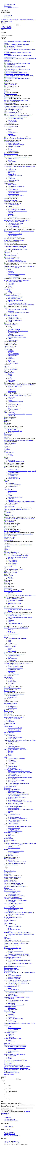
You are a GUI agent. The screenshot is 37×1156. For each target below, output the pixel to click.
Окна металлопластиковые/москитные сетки (17, 509)
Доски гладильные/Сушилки (12, 940)
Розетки (10, 1052)
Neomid (10, 357)
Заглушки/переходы (13, 852)
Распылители (11, 671)
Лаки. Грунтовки (9, 412)
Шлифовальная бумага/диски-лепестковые (16, 220)
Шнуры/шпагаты (13, 151)
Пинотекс (7, 424)
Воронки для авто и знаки (15, 951)
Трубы (9, 754)
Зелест (9, 360)
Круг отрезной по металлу (15, 118)
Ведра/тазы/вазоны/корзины (12, 925)
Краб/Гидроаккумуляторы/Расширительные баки (18, 534)
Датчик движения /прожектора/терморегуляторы (18, 991)
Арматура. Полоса (13, 469)
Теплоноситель (8, 838)
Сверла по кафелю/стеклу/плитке (17, 191)
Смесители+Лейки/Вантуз (12, 814)
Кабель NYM (11, 1012)
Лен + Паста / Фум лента (15, 831)
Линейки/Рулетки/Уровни (11, 141)
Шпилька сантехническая (15, 300)
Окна (10, 61)
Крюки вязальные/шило (15, 175)
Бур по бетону (12, 184)
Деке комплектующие (10, 881)
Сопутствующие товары (11, 825)
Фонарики (11, 1037)
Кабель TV (11, 1014)
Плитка (10, 915)
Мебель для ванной (13, 741)
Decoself (10, 352)
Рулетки (10, 147)
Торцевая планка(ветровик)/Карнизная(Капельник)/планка (17, 336)
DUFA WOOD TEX (13, 354)
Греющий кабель (9, 721)
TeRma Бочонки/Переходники (16, 792)
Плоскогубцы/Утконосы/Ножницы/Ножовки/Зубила (19, 166)
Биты (9, 269)
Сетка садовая (12, 660)
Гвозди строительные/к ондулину (14, 240)
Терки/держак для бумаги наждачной (18, 227)
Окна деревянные (9, 506)
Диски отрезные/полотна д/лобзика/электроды (17, 115)
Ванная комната (9, 923)
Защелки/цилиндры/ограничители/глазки (16, 100)
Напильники (11, 178)
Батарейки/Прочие (9, 971)
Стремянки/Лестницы (10, 200)
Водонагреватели (9, 521)
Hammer (10, 374)
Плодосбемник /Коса (14, 669)
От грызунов (11, 680)
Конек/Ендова (12, 328)
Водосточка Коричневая (15, 320)
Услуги (6, 841)
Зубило (10, 172)
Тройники (11, 752)
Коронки (10, 187)
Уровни (10, 149)
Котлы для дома (12, 563)
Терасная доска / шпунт (14, 603)
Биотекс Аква (12, 429)
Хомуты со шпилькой (14, 848)
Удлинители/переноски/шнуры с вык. (15, 1045)
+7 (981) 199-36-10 (6, 26)
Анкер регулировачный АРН (16, 248)
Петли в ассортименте (10, 103)
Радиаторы (7, 788)
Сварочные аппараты (10, 1071)
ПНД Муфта (11, 760)
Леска (9, 935)
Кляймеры (11, 272)
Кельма (10, 129)
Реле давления (8, 540)
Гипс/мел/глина (12, 491)
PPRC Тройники (12, 778)
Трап (9, 812)
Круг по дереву (12, 120)
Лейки (9, 657)
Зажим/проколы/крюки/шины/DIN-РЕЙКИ (16, 997)
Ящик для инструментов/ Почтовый (18, 954)
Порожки (7, 449)
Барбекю (10, 949)
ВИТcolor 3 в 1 (12, 389)
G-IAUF (10, 815)
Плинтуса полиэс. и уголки (16, 914)
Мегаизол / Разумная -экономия (17, 863)
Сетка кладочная (12, 486)
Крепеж (12, 47)
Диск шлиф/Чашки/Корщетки (12, 112)
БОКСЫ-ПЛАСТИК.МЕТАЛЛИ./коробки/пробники (19, 972)
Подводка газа (12, 768)
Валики (10, 127)
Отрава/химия (8, 677)
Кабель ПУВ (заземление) (15, 1018)
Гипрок (6, 458)
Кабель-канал (11, 1008)
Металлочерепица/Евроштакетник (18, 331)
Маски (9, 640)
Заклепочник (11, 171)
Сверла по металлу (13, 192)
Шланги (10, 720)
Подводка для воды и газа (11, 765)
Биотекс (6, 366)
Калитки (10, 455)
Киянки (10, 206)
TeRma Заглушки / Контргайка (16, 797)
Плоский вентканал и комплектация (18, 983)
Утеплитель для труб (10, 880)
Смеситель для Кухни (14, 821)
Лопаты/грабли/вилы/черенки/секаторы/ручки (17, 663)
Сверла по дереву (13, 189)
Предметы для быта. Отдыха (12, 948)
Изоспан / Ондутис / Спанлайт (17, 861)
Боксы (9, 974)
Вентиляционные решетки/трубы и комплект (17, 980)
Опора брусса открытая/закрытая (17, 249)
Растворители (8, 434)
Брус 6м (10, 577)
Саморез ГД (7, 252)
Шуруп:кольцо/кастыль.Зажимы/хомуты (16, 308)
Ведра (9, 631)
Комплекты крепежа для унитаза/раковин (20, 826)
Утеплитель (16, 71)
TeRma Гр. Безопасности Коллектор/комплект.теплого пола (18, 794)
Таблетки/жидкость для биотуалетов (14, 966)
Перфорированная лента (15, 281)
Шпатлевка (11, 381)
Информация (4, 1114)
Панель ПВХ (11, 901)
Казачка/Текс (11, 397)
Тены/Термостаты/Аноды (11, 832)
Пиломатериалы (20, 66)
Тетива (10, 624)
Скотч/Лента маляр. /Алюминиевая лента (20, 963)
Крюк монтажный (13, 1001)
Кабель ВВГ (11, 1015)
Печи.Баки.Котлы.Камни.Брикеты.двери (16, 555)
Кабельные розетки (13, 989)
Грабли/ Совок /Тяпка (14, 664)
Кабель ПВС (11, 1017)
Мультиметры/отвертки (14, 977)
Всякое (10, 952)
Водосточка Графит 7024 (15, 318)
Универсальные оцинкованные (17, 261)
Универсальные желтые (15, 260)
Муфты (10, 854)
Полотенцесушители (14, 746)
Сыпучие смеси (8, 489)
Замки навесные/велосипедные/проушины (16, 943)
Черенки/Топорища (13, 674)
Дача (5, 937)
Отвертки (10, 163)
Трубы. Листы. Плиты (10, 572)
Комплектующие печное (11, 552)
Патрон (10, 1035)
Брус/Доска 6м (8, 575)
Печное (12, 64)
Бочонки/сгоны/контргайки (16, 851)
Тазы (9, 931)
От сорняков (11, 683)
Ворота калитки (9, 452)
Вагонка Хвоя (8, 588)
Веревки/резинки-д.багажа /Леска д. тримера (17, 932)
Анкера (10, 232)
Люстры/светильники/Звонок (12, 1038)
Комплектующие (12, 695)
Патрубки (10, 751)
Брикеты (10, 558)
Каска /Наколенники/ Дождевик (17, 638)
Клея (9, 494)
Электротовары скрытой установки (14, 1054)
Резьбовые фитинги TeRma (12, 789)
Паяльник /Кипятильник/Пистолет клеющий (17, 1069)
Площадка (11, 620)
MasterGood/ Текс (13, 355)
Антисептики (8, 349)
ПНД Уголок (11, 763)
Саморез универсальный (11, 258)
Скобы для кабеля (13, 1029)
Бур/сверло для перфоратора (16, 186)
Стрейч (10, 965)
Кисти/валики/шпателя (11, 126)
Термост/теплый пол (10, 840)
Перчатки (10, 643)
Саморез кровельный (10, 255)
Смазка (6, 91)
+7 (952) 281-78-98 (6, 28)
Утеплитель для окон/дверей (12, 877)
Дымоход (7, 549)
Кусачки (10, 177)
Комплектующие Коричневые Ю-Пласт (15, 886)
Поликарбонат (12, 697)
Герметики (7, 81)
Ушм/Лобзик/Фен (9, 1074)
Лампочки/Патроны (10, 1032)
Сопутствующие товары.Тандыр (13, 569)
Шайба (10, 292)
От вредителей (12, 651)
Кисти (9, 131)
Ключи (10, 160)
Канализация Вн (9, 726)
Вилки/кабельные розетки (11, 986)
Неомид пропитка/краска (15, 431)
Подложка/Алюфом (10, 871)
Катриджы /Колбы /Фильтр (12, 531)
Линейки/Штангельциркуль (16, 144)
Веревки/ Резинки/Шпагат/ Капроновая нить (21, 934)
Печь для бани (12, 564)
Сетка (6, 481)
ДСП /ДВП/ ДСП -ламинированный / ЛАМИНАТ (19, 440)
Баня (5, 921)
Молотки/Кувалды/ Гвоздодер (16, 209)
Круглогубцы (11, 174)
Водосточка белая (13, 317)
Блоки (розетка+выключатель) (16, 1048)
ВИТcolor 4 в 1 (12, 391)
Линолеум (7, 446)
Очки (9, 641)
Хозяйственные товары (26, 75)
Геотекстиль (11, 860)
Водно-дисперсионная (10, 369)
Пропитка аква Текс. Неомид (12, 428)
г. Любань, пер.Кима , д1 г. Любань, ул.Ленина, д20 (11, 1142)
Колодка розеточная (13, 1051)
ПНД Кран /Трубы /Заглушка (16, 758)
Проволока (11, 284)
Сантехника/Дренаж (23, 69)
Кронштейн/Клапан (13, 829)
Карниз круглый (12, 892)
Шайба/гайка (8, 289)
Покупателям (5, 1123)
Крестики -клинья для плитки (16, 274)
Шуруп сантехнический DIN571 (17, 303)
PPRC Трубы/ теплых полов (16, 780)
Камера (10, 704)
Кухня (6, 946)
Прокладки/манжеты (10, 786)
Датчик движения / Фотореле (16, 992)
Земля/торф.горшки (10, 646)
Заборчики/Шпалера (14, 655)
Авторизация (8, 15)
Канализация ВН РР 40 (14, 729)
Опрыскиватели (12, 658)
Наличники (11, 594)
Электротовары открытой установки (15, 1046)
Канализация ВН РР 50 (14, 731)
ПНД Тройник (12, 761)
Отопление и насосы (24, 63)
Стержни (10, 134)
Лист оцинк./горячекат (14, 329)
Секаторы (10, 672)
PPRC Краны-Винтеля (14, 775)
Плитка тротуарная (9, 691)
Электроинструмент (23, 78)
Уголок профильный (14, 478)
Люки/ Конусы (12, 738)
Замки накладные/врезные (12, 97)
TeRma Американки (13, 791)
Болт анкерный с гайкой (15, 234)
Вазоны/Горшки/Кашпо (14, 926)
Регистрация (8, 17)
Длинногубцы (12, 169)
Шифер (10, 338)
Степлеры (10, 214)
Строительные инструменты (12, 203)
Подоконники (8, 512)
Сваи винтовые (12, 475)
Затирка (10, 492)
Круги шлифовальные (14, 224)
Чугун (6, 849)
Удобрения (11, 684)
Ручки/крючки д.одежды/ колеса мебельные (17, 106)
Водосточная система (10, 315)
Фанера (10, 604)
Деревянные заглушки (14, 615)
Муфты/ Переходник (14, 718)
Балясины (10, 592)
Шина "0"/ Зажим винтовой (16, 1005)
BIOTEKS (11, 351)
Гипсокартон (11, 460)
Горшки (10, 648)
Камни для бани (12, 561)
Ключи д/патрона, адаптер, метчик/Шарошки (17, 138)
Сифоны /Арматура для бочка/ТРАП (14, 806)
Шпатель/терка (12, 135)
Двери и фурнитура (23, 44)
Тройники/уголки (13, 855)
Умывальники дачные (10, 968)
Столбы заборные (13, 477)
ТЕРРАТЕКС (11, 361)
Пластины (11, 283)
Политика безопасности (11, 7)
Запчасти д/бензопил (14, 143)
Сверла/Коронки (9, 183)
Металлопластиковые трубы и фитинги (15, 749)
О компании (7, 6)
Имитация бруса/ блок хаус (15, 600)
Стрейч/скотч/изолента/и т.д (12, 957)
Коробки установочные (14, 975)
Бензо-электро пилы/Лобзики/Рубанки (15, 1060)
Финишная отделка (23, 74)
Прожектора (11, 994)
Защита (6, 637)
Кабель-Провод (8, 1011)
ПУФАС (10, 403)
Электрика (15, 77)
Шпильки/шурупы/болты (11, 295)
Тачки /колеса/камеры (10, 703)
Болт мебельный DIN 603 (15, 297)
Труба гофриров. (12, 1009)
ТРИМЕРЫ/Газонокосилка (12, 1072)
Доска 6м (10, 578)
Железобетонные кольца (15, 737)
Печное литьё (8, 566)
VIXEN (10, 377)
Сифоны (10, 811)
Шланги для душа (13, 823)
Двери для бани (12, 560)
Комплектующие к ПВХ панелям (17, 900)
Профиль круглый (13, 474)
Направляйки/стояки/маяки (16, 461)
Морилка (6, 421)
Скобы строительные (14, 277)
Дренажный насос (9, 528)
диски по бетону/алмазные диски (17, 117)
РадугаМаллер (12, 392)
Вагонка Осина (8, 584)
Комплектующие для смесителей (17, 818)
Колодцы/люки (8, 734)
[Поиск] (20, 1079)
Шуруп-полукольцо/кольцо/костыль (18, 312)
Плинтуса (10, 911)
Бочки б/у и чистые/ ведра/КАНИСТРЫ (16, 628)
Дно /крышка (11, 735)
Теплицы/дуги (8, 711)
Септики (6, 437)
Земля (9, 649)
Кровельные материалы (11, 324)
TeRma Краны (12, 798)
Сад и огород (17, 67)
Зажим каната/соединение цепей (17, 309)
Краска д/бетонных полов (15, 401)
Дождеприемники (9, 723)
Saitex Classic (11, 358)
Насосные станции (9, 537)
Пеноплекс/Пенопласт (10, 865)
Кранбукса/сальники (14, 828)
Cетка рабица (11, 483)
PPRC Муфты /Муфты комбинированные (20, 777)
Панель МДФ (11, 906)
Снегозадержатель (9, 343)
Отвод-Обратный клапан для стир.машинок (20, 809)
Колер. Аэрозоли (9, 372)
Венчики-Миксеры (13, 204)
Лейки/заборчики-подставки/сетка (14, 654)
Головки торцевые (13, 158)
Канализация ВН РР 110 (15, 728)
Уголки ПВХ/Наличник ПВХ (13, 917)
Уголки (10, 286)
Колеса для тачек (12, 706)
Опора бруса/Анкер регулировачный (15, 246)
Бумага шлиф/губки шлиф (15, 223)
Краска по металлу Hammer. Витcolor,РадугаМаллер (19, 384)
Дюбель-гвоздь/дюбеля (14, 237)
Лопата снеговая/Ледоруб (15, 666)
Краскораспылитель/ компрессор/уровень (16, 1068)
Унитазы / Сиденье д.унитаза (16, 748)
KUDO (10, 375)
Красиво (10, 398)
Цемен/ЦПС (11, 498)
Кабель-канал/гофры (10, 1006)
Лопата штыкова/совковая (15, 668)
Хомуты (10, 846)
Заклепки (10, 271)
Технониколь (11, 380)
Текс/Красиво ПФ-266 (14, 404)
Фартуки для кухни (10, 920)
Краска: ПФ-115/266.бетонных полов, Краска (17, 395)
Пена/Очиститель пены (11, 87)
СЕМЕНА (7, 700)
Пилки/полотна (12, 121)
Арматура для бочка (13, 808)
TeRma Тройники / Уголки (15, 803)
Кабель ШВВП (12, 1021)
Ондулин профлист (13, 332)
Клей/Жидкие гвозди (10, 84)
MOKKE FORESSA (10, 346)
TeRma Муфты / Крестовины (16, 800)
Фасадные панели (9, 889)
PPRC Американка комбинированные (19, 771)
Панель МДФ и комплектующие (13, 903)
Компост (10, 678)
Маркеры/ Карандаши (14, 146)
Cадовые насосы (9, 515)
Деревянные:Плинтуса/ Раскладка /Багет (19, 609)
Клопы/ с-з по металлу (10, 243)
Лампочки (11, 1034)
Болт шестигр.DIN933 (14, 298)
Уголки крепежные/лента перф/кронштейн (16, 280)
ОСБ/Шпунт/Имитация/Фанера (13, 598)
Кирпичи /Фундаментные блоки (13, 464)
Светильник (11, 1041)
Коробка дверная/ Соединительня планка (20, 617)
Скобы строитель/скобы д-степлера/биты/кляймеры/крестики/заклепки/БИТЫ (19, 267)
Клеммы (10, 1026)
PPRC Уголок (12, 781)
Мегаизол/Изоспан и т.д (11, 858)
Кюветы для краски (13, 207)
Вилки (9, 988)
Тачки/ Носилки (12, 708)
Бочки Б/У (11, 629)
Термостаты (11, 835)
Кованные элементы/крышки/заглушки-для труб (22, 471)
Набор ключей (12, 161)
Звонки (10, 1040)
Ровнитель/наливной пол (15, 497)
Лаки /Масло (11, 415)
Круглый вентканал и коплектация (18, 981)
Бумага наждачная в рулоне (16, 221)
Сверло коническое (13, 194)
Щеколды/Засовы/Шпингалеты (13, 109)
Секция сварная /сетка (14, 484)
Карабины (11, 311)
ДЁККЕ (10, 321)
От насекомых (12, 681)
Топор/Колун (11, 215)
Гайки (9, 291)
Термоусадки (11, 1003)
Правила (10, 212)
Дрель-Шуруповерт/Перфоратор (13, 1065)
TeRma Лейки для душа (14, 817)
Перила (10, 618)
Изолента (10, 958)
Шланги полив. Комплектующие (13, 717)
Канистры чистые (13, 634)
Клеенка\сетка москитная (11, 945)
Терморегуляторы (13, 995)
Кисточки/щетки (12, 132)
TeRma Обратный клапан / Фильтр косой (20, 801)
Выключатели (12, 1049)
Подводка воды (12, 766)
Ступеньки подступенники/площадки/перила (17, 614)
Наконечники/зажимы (14, 1028)
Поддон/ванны (12, 745)
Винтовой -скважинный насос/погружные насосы (19, 518)
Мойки (10, 743)
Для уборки (7, 938)
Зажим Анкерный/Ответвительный (18, 1000)
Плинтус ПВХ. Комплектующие (13, 908)
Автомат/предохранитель (11, 969)
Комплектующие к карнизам (16, 895)
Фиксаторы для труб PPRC (15, 845)
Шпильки (10, 301)
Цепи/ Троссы (8, 714)
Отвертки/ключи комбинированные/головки (17, 157)
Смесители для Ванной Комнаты (17, 820)
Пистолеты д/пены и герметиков (17, 211)
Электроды (11, 123)
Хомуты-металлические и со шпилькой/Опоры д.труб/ (20, 843)
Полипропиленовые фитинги (13, 769)
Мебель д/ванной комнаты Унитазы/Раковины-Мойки (20, 740)
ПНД (5, 757)
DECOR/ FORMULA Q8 (15, 386)
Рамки (9, 1057)
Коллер (10, 378)
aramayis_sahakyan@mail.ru (12, 1135)
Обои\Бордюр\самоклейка (11, 897)
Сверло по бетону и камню (15, 195)
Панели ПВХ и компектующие (13, 898)
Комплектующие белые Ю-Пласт (14, 883)
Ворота (10, 454)
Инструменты (18, 46)
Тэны (9, 837)
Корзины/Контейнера (14, 929)
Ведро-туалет (11, 632)
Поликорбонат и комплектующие (14, 694)
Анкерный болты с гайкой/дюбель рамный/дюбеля (19, 231)
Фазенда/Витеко (12, 406)
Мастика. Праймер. (9, 418)
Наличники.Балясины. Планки (13, 591)
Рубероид (10, 334)
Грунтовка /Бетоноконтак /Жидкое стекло (20, 414)
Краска (10, 400)
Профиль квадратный (14, 472)
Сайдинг (6, 888)
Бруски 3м (7, 581)
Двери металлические (10, 94)
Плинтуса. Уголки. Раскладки (13, 608)
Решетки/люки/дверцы (14, 985)
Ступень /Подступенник (15, 623)
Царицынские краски (14, 408)
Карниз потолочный (14, 894)
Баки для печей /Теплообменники (17, 557)
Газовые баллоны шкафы (11, 524)
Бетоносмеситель (9, 1061)
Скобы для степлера (13, 275)
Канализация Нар (9, 732)
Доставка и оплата (9, 4)
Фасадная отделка (21, 72)
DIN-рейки (11, 998)
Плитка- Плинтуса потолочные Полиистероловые (19, 912)
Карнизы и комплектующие (12, 891)
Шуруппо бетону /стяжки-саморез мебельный (21, 304)
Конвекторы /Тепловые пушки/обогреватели (17, 1066)
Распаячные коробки (14, 978)
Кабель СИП (11, 1020)
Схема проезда (8, 1126)
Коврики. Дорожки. (10, 443)
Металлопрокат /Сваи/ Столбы (13, 468)
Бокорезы (10, 167)
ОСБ (9, 601)
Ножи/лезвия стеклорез (11, 154)
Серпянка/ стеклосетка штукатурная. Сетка (17, 955)
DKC (9, 918)
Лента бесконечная (13, 226)
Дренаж (6, 725)
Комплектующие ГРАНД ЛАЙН (13, 885)
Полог (9, 621)
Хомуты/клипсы (12, 1031)
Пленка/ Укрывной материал (12, 688)
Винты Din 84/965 (13, 235)
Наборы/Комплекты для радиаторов (18, 783)
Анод (9, 834)
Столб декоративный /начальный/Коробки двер (21, 595)
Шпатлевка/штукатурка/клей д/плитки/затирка (21, 501)
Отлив (9, 326)
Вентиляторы (8, 1063)
